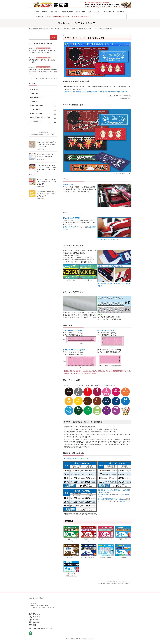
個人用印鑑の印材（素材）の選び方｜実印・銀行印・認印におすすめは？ (46, 144)
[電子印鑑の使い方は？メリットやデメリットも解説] (32, 156)
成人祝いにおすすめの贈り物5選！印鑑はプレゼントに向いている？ (46, 182)
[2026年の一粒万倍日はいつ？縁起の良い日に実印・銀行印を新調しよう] (32, 194)
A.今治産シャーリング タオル (71, 540)
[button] (81, 16)
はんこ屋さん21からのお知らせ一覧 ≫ (44, 78)
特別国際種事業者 (43, 132)
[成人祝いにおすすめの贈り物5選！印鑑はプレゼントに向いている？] (32, 182)
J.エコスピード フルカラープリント (71, 575)
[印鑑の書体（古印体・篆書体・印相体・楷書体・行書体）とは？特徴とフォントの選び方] (32, 167)
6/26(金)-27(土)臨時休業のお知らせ (57, 16)
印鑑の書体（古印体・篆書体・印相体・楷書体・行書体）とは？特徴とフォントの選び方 (43, 71)
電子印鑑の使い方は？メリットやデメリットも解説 (46, 155)
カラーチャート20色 (81, 227)
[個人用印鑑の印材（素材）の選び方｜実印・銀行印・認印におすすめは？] (32, 144)
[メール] (30, 633)
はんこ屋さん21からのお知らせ (43, 48)
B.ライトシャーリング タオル (88, 540)
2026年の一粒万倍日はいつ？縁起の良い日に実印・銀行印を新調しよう (47, 194)
